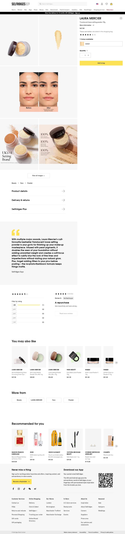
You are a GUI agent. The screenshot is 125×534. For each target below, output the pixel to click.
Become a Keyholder (20, 481)
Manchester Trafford (53, 510)
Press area (84, 518)
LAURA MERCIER (90, 18)
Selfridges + (33, 510)
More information (85, 25)
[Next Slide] (116, 362)
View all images (37, 175)
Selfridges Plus (19, 209)
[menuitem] (14, 10)
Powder (30, 183)
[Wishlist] (107, 4)
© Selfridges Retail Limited (18, 532)
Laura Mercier (49, 239)
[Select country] (97, 4)
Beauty (14, 183)
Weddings (101, 510)
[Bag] (111, 4)
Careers (83, 510)
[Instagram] (18, 490)
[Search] (40, 4)
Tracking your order (36, 514)
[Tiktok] (24, 490)
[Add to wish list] (121, 18)
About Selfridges (86, 507)
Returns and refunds (19, 510)
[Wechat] (29, 490)
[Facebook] (13, 490)
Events (66, 514)
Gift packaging (16, 522)
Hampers (101, 507)
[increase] (88, 55)
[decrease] (82, 55)
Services (67, 510)
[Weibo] (35, 490)
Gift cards (15, 518)
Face (21, 183)
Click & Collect (33, 507)
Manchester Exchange (53, 514)
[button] (101, 43)
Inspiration (84, 503)
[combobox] (64, 4)
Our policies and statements (86, 523)
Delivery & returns (21, 200)
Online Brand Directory (33, 520)
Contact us (15, 503)
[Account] (102, 4)
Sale (99, 503)
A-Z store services (70, 503)
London (48, 503)
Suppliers (84, 514)
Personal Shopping (18, 514)
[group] (62, 362)
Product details (19, 191)
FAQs (13, 507)
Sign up (77, 13)
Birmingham (50, 507)
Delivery (32, 503)
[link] (19, 373)
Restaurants (68, 507)
